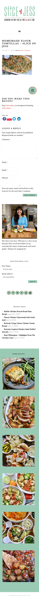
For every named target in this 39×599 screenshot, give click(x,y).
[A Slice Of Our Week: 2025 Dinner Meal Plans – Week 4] (18, 527)
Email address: (7, 274)
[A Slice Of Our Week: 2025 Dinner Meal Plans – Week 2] (18, 374)
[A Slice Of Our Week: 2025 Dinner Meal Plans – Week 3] (18, 451)
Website (5, 178)
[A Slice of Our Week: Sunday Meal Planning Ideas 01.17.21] (18, 566)
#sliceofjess (6, 108)
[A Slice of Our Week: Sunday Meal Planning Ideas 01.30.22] (18, 489)
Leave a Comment (25, 50)
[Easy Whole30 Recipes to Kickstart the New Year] (18, 412)
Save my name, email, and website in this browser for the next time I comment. (17, 189)
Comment (6, 139)
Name (5, 162)
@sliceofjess (10, 105)
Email (5, 170)
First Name (6, 266)
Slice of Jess (20, 13)
